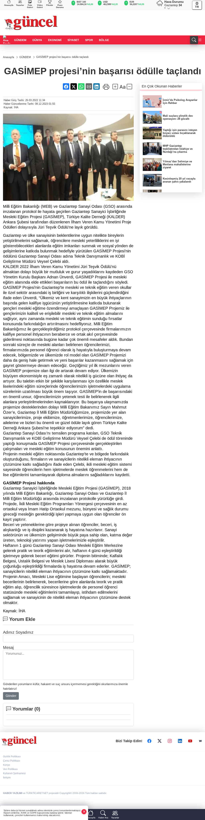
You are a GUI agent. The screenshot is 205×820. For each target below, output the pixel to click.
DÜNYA (37, 40)
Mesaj (8, 647)
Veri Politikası (10, 769)
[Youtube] (190, 741)
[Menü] (200, 40)
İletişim (7, 777)
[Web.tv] (200, 741)
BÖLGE (104, 40)
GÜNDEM (20, 40)
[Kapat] (84, 811)
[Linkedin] (180, 741)
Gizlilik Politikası (12, 756)
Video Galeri (40, 6)
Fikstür (49, 5)
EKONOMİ (54, 40)
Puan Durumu (60, 6)
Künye (6, 765)
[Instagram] (170, 741)
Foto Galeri (30, 6)
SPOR (89, 40)
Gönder (11, 696)
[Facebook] (149, 741)
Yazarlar (20, 5)
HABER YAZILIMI (12, 793)
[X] (160, 741)
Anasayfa (8, 5)
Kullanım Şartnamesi (14, 773)
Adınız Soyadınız (18, 632)
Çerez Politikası (11, 760)
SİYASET (73, 40)
